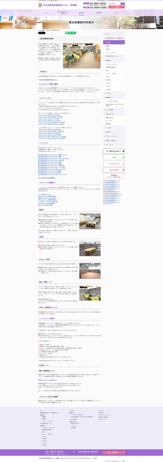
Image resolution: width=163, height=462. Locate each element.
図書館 (107, 46)
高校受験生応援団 (110, 67)
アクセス (108, 93)
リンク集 (108, 127)
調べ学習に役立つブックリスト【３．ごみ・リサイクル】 (53, 158)
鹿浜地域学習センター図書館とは (115, 38)
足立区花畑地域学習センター (112, 200)
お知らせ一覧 (109, 114)
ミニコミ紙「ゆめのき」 (112, 101)
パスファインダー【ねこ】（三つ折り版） (49, 133)
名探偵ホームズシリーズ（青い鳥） (47, 198)
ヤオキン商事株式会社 (115, 177)
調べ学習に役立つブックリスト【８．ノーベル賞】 (52, 167)
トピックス (109, 120)
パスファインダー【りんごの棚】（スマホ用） (50, 117)
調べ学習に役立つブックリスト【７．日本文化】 (51, 165)
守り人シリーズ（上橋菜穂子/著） (47, 199)
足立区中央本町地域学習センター (114, 195)
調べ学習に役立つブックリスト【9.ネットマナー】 (51, 169)
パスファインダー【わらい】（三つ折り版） (50, 134)
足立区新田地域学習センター (112, 191)
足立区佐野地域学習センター (112, 188)
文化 (107, 70)
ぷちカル (108, 86)
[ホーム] (39, 30)
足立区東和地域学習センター (112, 197)
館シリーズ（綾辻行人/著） (45, 205)
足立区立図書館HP (50, 178)
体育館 (107, 49)
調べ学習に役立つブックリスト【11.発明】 (49, 172)
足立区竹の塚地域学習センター (113, 193)
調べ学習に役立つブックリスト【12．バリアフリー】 (52, 174)
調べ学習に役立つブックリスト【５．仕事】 (50, 162)
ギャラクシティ (109, 204)
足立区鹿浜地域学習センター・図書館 (88, 458)
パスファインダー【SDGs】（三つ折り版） (49, 129)
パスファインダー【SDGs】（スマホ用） (49, 115)
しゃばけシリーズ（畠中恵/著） (46, 203)
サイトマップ (109, 144)
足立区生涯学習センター (111, 189)
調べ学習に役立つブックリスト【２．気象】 (50, 156)
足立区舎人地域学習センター (112, 198)
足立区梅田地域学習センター (112, 182)
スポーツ (108, 76)
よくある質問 (109, 109)
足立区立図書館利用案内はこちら (49, 79)
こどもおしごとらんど (112, 64)
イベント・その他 (110, 73)
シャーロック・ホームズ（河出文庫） (48, 201)
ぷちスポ (108, 83)
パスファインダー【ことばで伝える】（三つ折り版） (52, 136)
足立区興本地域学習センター (112, 184)
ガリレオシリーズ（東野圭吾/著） (47, 196)
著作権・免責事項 (111, 140)
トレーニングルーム (111, 52)
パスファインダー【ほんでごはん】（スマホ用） (51, 124)
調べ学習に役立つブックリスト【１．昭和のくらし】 (52, 154)
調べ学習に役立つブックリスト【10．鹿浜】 (50, 170)
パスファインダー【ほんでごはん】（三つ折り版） (52, 138)
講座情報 (108, 124)
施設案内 (108, 42)
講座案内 (108, 60)
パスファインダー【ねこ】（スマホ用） (49, 118)
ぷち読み (108, 89)
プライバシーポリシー (112, 136)
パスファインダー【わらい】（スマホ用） (49, 120)
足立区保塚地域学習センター (112, 202)
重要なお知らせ (110, 117)
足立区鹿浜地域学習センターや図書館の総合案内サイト (48, 0)
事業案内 (108, 97)
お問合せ (108, 132)
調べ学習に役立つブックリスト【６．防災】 (50, 163)
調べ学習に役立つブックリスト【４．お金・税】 (51, 160)
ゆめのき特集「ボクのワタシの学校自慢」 (115, 105)
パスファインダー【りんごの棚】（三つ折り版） (51, 131)
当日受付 (108, 80)
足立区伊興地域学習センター (112, 181)
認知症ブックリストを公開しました (47, 380)
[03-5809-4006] (95, 7)
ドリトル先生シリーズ (44, 194)
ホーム (108, 34)
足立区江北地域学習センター (112, 186)
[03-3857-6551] (95, 3)
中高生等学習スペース (112, 56)
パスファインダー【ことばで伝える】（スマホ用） (52, 122)
